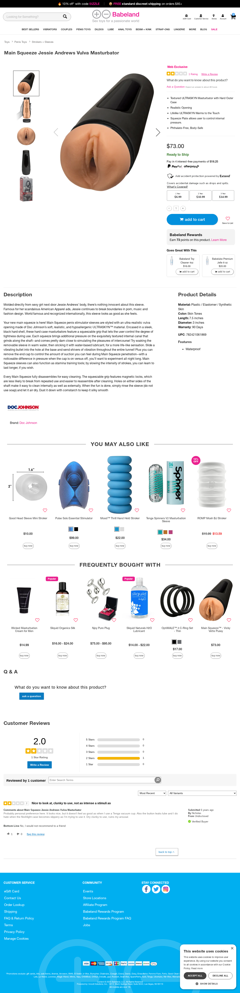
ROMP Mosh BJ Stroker (211, 518)
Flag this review (35, 834)
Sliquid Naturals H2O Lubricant (139, 629)
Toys (7, 41)
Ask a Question (176, 86)
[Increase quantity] (182, 208)
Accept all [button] (195, 975)
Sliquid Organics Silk (62, 628)
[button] (158, 132)
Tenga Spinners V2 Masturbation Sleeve (166, 520)
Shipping (10, 911)
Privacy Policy (14, 932)
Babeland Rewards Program (103, 911)
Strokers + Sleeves (42, 41)
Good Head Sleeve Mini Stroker (28, 518)
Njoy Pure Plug (101, 628)
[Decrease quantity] (169, 208)
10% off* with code (79, 4)
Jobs (86, 925)
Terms (8, 925)
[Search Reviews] (157, 780)
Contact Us (12, 898)
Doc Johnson (28, 423)
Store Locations (94, 898)
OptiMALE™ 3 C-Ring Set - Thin (177, 629)
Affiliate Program (95, 905)
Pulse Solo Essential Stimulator (74, 518)
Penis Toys (20, 41)
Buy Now (28, 545)
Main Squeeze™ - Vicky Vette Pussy (215, 629)
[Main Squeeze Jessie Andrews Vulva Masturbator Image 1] (107, 132)
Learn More (219, 240)
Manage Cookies (16, 938)
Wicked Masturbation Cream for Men (24, 629)
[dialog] (208, 966)
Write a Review (209, 74)
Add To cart (195, 219)
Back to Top (165, 851)
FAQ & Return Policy (19, 918)
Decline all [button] (220, 975)
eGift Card (11, 891)
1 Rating (193, 74)
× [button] (232, 948)
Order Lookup (14, 905)
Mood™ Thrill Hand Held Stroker (120, 518)
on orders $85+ (145, 4)
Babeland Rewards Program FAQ (107, 918)
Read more (196, 968)
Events (88, 891)
